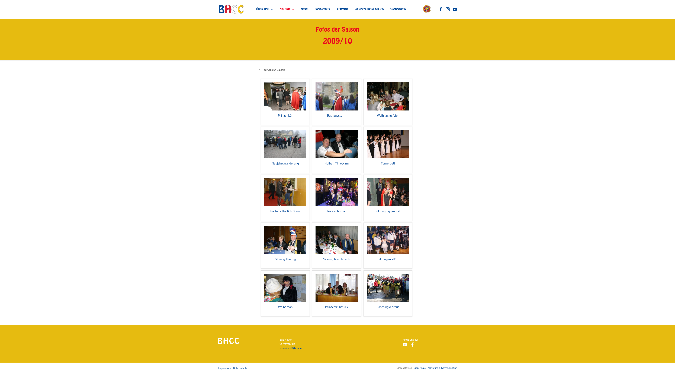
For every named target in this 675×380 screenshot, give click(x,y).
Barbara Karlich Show (285, 211)
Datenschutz (240, 368)
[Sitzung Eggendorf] (388, 192)
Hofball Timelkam (337, 164)
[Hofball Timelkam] (337, 144)
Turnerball (388, 164)
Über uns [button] (262, 9)
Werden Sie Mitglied (369, 9)
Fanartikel (323, 9)
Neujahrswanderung (285, 164)
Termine (343, 9)
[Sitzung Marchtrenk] (337, 240)
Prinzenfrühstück (336, 307)
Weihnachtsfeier (388, 116)
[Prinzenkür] (285, 96)
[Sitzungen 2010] (388, 240)
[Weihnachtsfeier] (388, 96)
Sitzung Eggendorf (387, 211)
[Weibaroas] (285, 287)
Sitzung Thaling (285, 259)
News (304, 9)
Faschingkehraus (388, 307)
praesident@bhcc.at (291, 348)
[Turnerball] (388, 144)
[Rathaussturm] (337, 96)
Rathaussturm (336, 116)
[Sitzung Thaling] (285, 240)
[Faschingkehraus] (388, 287)
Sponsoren (398, 9)
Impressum (224, 368)
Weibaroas (285, 307)
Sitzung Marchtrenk (336, 259)
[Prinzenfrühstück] (337, 287)
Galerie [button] (285, 9)
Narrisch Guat (336, 211)
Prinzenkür (285, 116)
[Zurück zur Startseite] (231, 9)
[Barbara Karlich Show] (285, 192)
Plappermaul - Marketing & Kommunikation (435, 368)
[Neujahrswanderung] (285, 144)
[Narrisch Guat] (337, 192)
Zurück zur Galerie (274, 70)
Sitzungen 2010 (388, 259)
